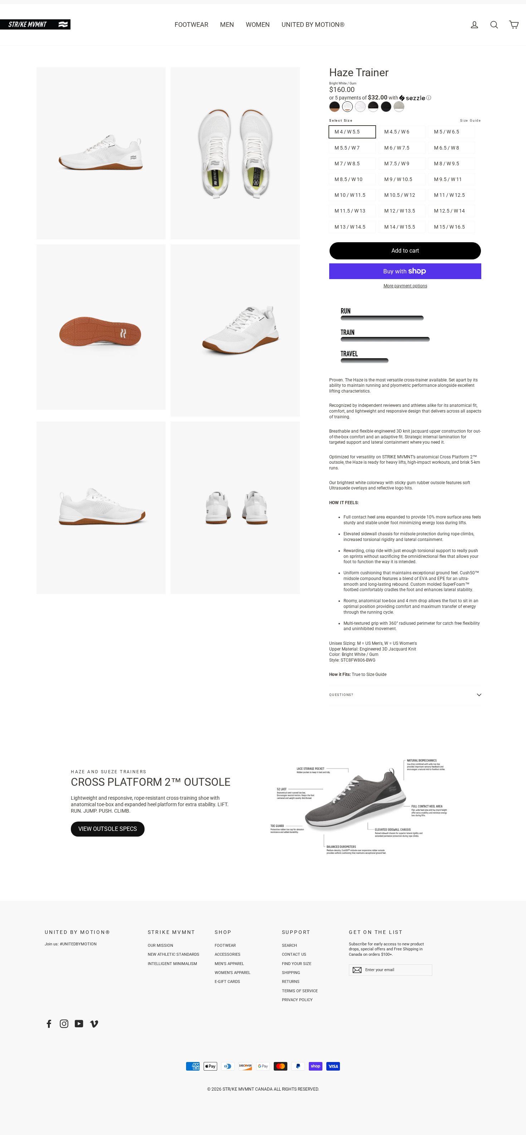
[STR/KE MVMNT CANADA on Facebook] (49, 1023)
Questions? (341, 695)
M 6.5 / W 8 (446, 148)
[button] (405, 97)
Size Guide (470, 120)
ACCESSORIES (227, 954)
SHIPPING (291, 972)
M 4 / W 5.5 (347, 132)
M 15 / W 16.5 (449, 227)
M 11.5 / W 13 (350, 211)
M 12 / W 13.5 (399, 211)
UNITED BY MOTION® (313, 24)
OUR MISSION (160, 945)
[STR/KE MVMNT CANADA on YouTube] (79, 1023)
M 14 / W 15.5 (399, 227)
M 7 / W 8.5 (347, 163)
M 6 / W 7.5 (396, 148)
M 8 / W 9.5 (446, 163)
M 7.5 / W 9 (396, 163)
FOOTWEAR (191, 24)
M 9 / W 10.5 (398, 179)
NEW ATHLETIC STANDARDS (173, 954)
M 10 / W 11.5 (350, 195)
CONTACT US (294, 954)
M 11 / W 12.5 (449, 195)
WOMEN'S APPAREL (232, 972)
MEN (227, 24)
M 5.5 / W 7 (347, 148)
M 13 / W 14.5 (350, 227)
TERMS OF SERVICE (300, 991)
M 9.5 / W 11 (448, 179)
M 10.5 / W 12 (399, 195)
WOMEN (258, 24)
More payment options (405, 285)
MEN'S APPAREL (229, 963)
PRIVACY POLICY (297, 1000)
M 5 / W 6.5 (446, 132)
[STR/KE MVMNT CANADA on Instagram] (64, 1023)
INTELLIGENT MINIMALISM (172, 963)
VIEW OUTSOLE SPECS (107, 828)
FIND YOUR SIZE (296, 963)
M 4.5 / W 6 (396, 132)
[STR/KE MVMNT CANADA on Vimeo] (94, 1023)
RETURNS (290, 981)
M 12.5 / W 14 (449, 211)
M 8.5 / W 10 (348, 179)
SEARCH (289, 945)
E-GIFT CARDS (227, 981)
